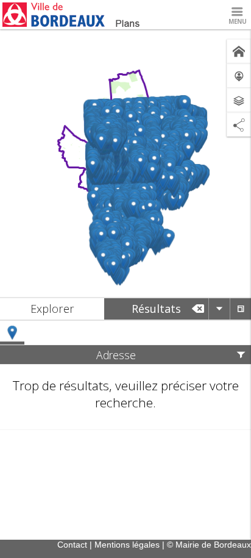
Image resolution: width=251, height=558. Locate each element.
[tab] (52, 309)
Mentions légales (127, 544)
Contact (72, 544)
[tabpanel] (125, 375)
